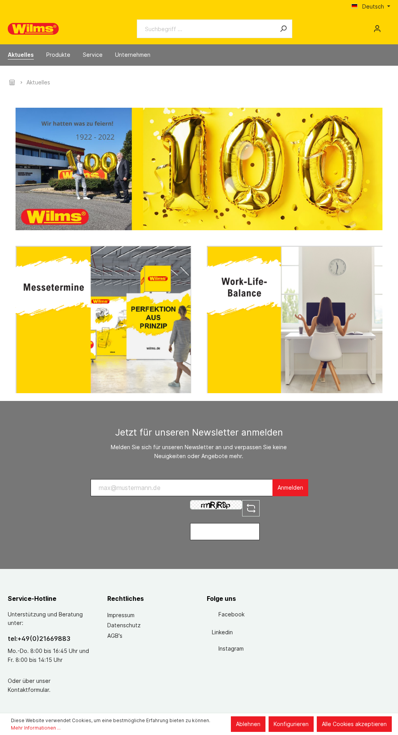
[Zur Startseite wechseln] (33, 29)
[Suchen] (283, 28)
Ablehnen (248, 724)
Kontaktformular (28, 689)
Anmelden (290, 487)
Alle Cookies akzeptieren (354, 724)
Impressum (120, 615)
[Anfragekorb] (387, 26)
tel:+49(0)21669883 (39, 638)
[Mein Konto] (377, 28)
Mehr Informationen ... (36, 728)
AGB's (114, 635)
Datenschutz (124, 625)
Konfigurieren (291, 724)
